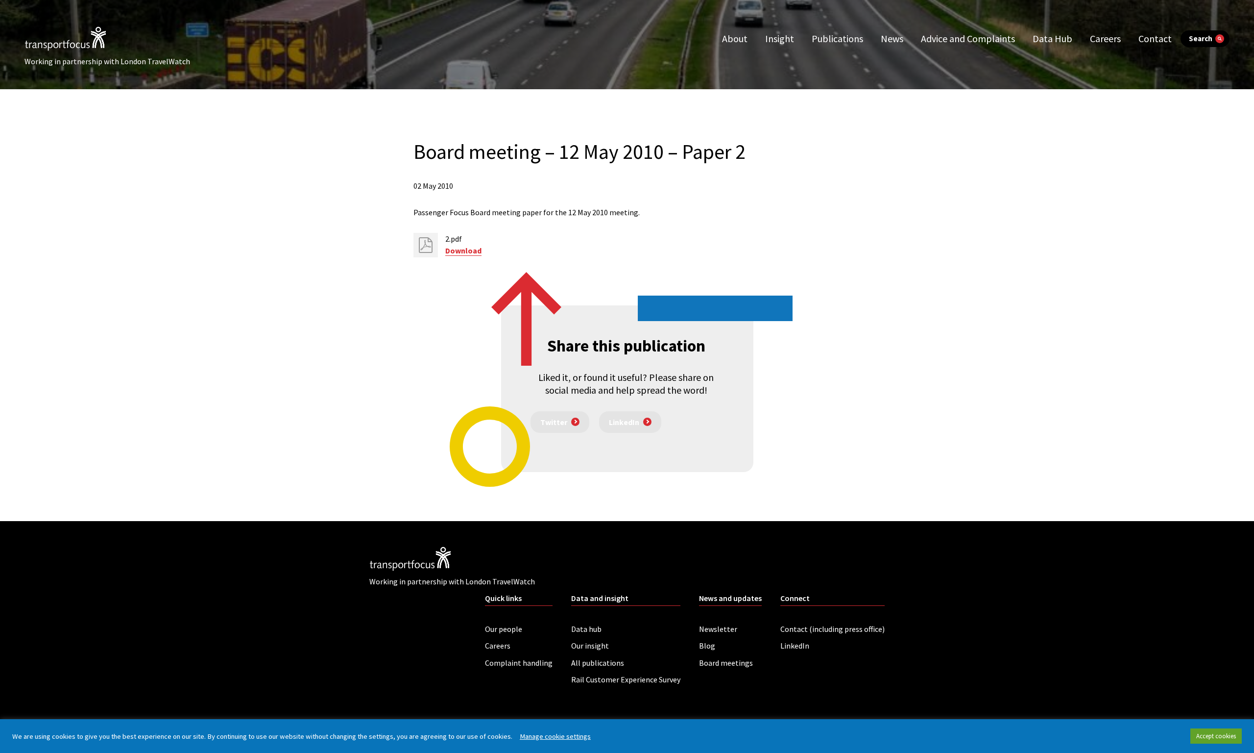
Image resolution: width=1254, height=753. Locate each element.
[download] (425, 245)
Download (463, 250)
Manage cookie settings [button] (555, 736)
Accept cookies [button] (1216, 736)
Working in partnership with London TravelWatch (107, 61)
